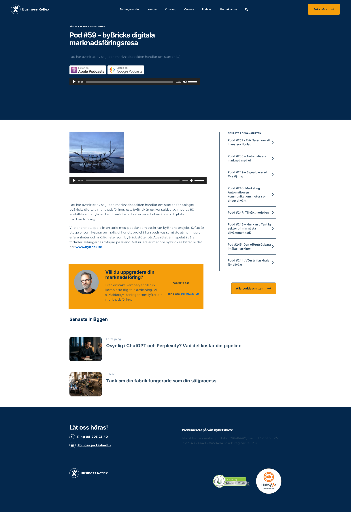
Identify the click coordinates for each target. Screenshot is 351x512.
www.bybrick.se (89, 247)
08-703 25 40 (190, 293)
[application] (134, 81)
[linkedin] (72, 445)
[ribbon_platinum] (231, 476)
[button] (246, 9)
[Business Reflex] (30, 6)
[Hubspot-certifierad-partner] (269, 470)
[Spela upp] (74, 82)
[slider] (193, 81)
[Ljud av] (185, 82)
